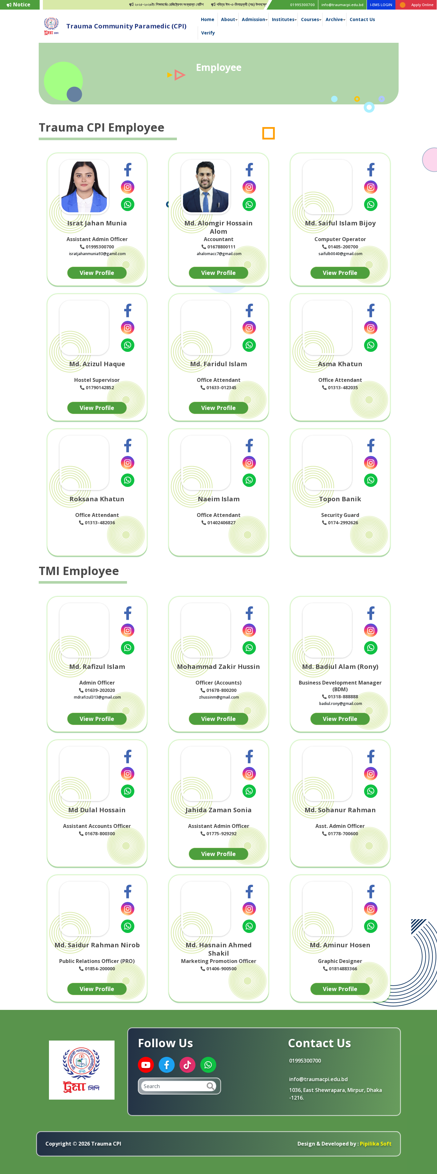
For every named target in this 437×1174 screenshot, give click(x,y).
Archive (334, 19)
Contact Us (362, 19)
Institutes (283, 19)
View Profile (97, 272)
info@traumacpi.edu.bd (342, 4)
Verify (208, 33)
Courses (310, 19)
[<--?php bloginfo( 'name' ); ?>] (51, 25)
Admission (253, 19)
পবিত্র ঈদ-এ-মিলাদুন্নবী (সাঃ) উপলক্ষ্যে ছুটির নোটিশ (233, 4)
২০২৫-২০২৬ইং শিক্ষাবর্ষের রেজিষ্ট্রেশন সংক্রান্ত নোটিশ (152, 4)
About (228, 19)
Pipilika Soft (375, 1143)
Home (207, 19)
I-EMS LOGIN (381, 4)
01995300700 (302, 4)
